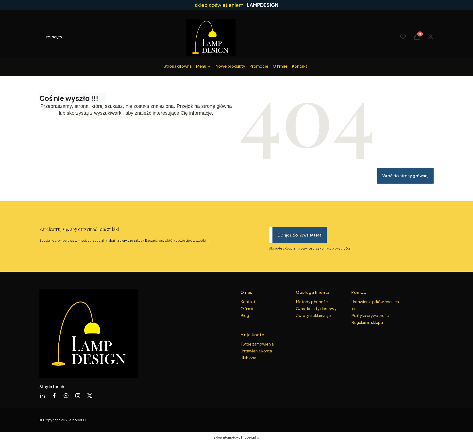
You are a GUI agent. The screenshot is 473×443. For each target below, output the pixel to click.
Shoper (76, 420)
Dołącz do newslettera (299, 234)
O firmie (247, 308)
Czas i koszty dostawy (316, 308)
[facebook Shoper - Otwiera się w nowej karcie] (54, 396)
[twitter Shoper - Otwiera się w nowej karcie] (90, 396)
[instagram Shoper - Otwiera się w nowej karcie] (78, 396)
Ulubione (248, 357)
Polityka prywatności (370, 315)
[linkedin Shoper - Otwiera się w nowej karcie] (42, 396)
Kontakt (247, 301)
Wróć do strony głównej (405, 175)
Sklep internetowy (235, 437)
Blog (244, 315)
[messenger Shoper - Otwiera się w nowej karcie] (66, 396)
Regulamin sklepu (367, 322)
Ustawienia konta (256, 350)
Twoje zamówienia (257, 344)
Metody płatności (312, 301)
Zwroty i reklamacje (313, 315)
